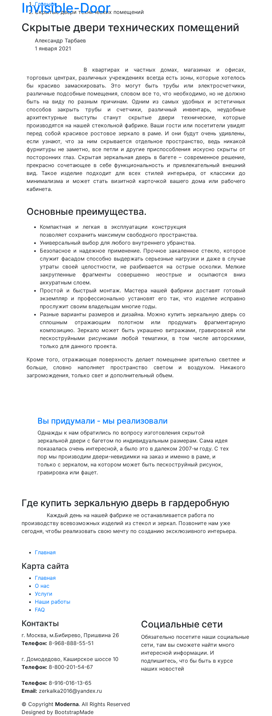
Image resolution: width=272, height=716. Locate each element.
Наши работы (52, 601)
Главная (45, 552)
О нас (42, 585)
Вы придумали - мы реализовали (102, 421)
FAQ (40, 609)
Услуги (43, 593)
